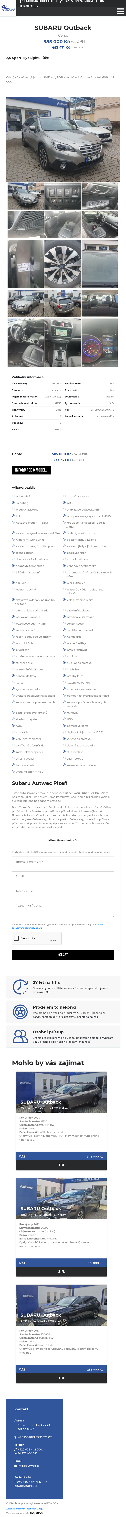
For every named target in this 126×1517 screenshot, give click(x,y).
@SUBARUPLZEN (29, 1482)
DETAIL (61, 1165)
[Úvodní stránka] (8, 8)
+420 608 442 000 (30, 1449)
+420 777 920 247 (26, 1453)
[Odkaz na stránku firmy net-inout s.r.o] (35, 1512)
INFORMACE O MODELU (31, 470)
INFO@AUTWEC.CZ (29, 6)
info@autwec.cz (28, 1465)
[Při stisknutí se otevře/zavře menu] (120, 11)
